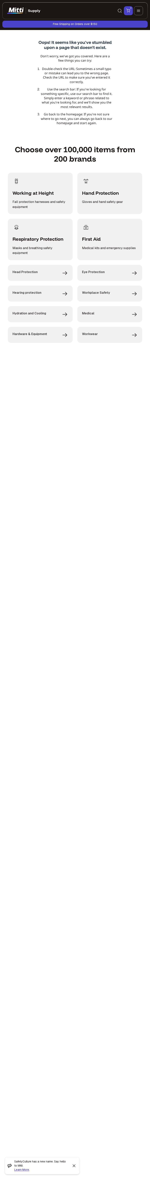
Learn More (21, 1169)
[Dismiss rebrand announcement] (74, 1166)
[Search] (120, 11)
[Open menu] (138, 10)
